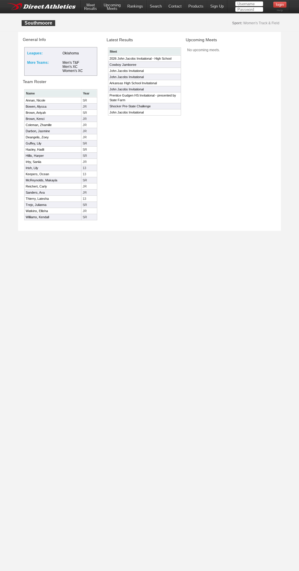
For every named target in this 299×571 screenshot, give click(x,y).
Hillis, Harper (35, 155)
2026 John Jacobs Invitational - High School (140, 58)
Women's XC (72, 71)
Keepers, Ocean (37, 174)
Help (280, 10)
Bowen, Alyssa (36, 106)
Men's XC (70, 67)
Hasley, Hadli (35, 149)
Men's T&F (70, 63)
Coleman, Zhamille (39, 125)
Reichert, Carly (36, 186)
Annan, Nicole (35, 100)
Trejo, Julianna (36, 205)
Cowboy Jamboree (122, 64)
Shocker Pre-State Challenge (130, 106)
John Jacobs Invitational (126, 71)
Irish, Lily (32, 168)
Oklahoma (70, 53)
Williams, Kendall (37, 217)
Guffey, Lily (33, 143)
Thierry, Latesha (37, 198)
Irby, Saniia (33, 162)
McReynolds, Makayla (41, 180)
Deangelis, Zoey (37, 137)
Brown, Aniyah (36, 112)
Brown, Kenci (35, 119)
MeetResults (90, 7)
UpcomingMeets (112, 7)
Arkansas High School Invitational (133, 83)
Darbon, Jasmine (38, 131)
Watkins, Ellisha (37, 211)
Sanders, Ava (35, 192)
